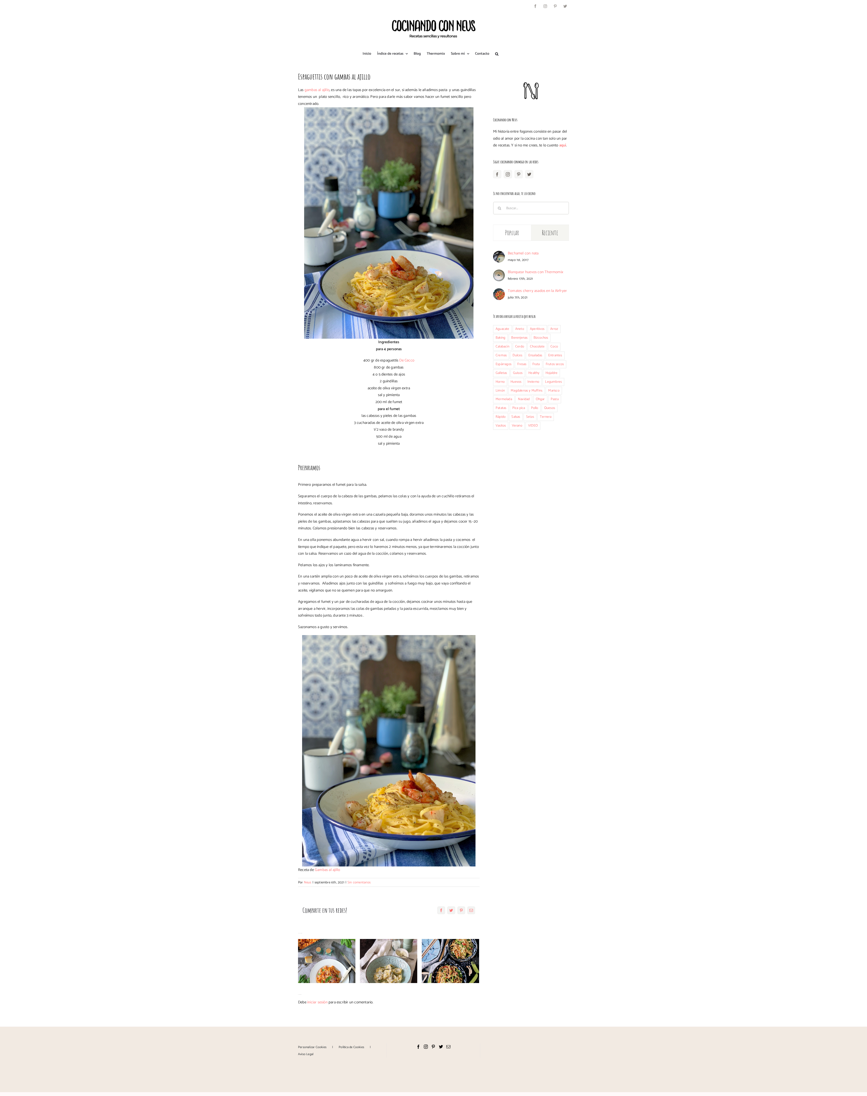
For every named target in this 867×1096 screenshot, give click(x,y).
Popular (512, 232)
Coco (554, 346)
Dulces (517, 355)
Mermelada (504, 399)
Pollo (534, 408)
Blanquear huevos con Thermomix (535, 272)
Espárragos (503, 364)
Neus (307, 882)
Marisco (553, 390)
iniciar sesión (318, 1002)
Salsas (515, 417)
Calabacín (502, 346)
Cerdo (519, 346)
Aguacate (502, 329)
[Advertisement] (531, 472)
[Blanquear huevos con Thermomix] (499, 273)
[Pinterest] (519, 174)
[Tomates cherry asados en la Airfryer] (499, 292)
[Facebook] (497, 174)
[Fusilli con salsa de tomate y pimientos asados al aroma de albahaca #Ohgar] (326, 961)
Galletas (501, 373)
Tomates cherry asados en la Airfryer (537, 291)
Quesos (549, 408)
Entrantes (555, 355)
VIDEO (533, 425)
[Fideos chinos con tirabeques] (450, 961)
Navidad (524, 399)
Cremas (501, 355)
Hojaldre (551, 373)
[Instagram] (508, 174)
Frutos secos (555, 364)
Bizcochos (541, 337)
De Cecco (406, 360)
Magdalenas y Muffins (526, 390)
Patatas (501, 408)
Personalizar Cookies (312, 1047)
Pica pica (518, 408)
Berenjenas (519, 337)
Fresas (521, 364)
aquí (562, 145)
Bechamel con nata (523, 253)
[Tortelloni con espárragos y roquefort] (388, 961)
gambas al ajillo (317, 90)
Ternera (545, 417)
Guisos (517, 373)
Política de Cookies (351, 1047)
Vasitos (501, 425)
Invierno (533, 382)
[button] (497, 53)
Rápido (501, 417)
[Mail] (448, 1046)
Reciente (550, 232)
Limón (500, 390)
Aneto (519, 329)
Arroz (554, 329)
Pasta (555, 399)
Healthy (533, 373)
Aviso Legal (305, 1054)
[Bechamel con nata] (499, 254)
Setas (530, 417)
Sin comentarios (359, 882)
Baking (500, 337)
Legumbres (553, 382)
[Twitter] (529, 174)
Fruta (536, 364)
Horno (500, 382)
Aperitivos (537, 329)
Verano (517, 425)
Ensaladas (535, 355)
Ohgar (540, 399)
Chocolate (537, 346)
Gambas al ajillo (327, 870)
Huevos (515, 382)
